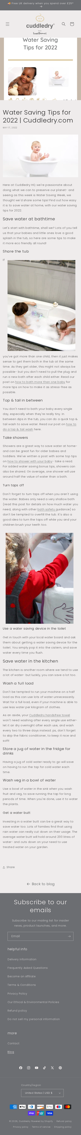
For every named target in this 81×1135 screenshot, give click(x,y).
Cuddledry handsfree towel (49, 715)
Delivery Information (22, 959)
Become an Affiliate (22, 976)
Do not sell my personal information (34, 1019)
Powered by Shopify (42, 1121)
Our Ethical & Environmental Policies (33, 1002)
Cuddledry (25, 1121)
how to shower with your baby (30, 461)
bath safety (46, 509)
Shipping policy (63, 1126)
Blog (11, 1052)
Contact (13, 1043)
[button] (7, 24)
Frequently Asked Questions (28, 968)
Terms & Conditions (22, 985)
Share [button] (11, 867)
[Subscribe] (69, 936)
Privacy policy (20, 1126)
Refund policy (17, 1011)
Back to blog (43, 884)
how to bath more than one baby (40, 382)
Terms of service (41, 1126)
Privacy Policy (17, 993)
